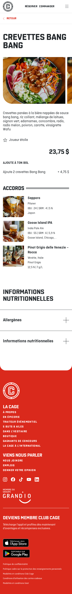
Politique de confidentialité (15, 564)
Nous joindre (13, 460)
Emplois (9, 465)
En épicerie (11, 417)
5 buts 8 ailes (13, 426)
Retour (11, 18)
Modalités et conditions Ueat (16, 583)
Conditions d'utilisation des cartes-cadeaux (22, 578)
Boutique (10, 436)
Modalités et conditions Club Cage (18, 574)
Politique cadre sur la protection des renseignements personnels (32, 569)
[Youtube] (29, 479)
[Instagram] (5, 479)
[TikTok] (21, 479)
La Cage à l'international (22, 445)
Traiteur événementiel (20, 421)
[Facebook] (13, 479)
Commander (46, 6)
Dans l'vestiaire (15, 431)
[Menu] (67, 6)
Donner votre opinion (19, 470)
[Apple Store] (16, 543)
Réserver (31, 6)
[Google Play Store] (16, 554)
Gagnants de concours (20, 441)
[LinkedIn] (37, 479)
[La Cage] (8, 6)
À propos (9, 412)
